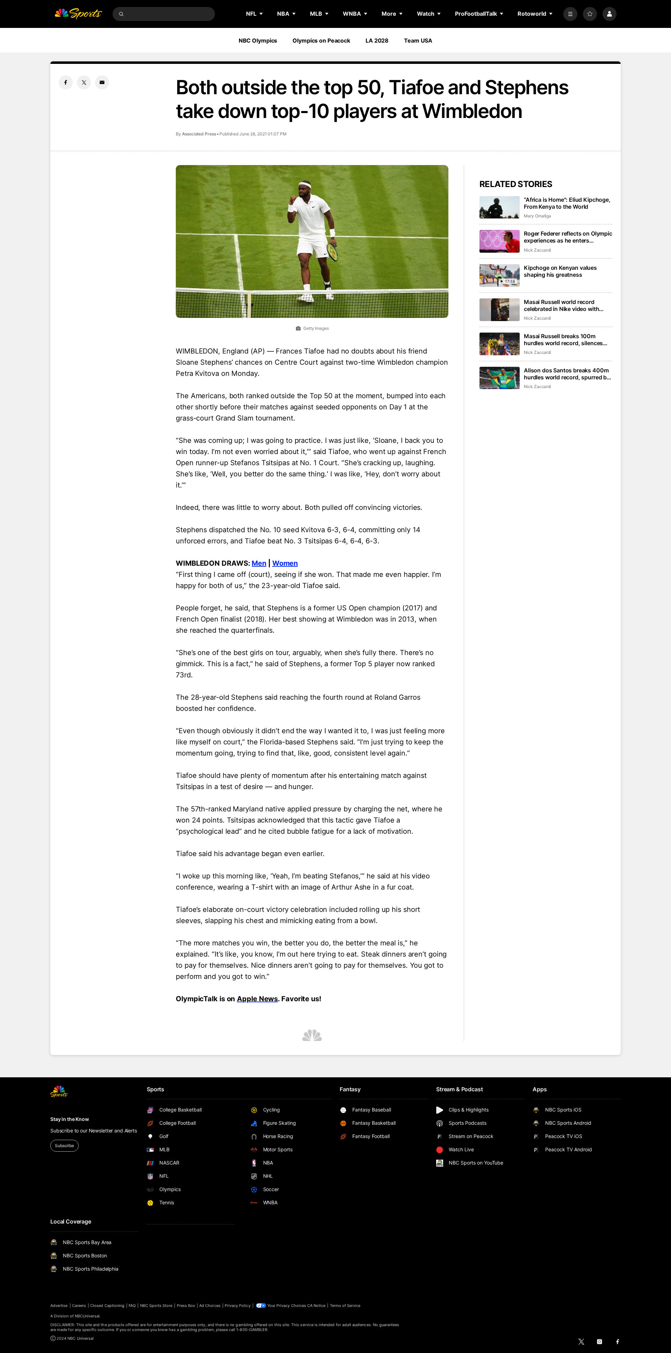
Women (285, 563)
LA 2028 (377, 40)
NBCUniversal (87, 1316)
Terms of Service (345, 1305)
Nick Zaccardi (537, 250)
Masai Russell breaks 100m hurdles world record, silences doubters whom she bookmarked (567, 340)
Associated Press (199, 133)
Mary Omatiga (537, 215)
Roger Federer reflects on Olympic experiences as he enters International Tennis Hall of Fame (568, 237)
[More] (570, 14)
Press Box (186, 1305)
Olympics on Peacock (321, 40)
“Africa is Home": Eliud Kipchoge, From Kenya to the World (567, 203)
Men (259, 563)
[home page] (78, 14)
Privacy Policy (238, 1305)
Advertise (59, 1305)
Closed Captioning (107, 1305)
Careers (79, 1305)
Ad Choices (210, 1305)
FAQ (132, 1305)
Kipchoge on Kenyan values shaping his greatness (560, 271)
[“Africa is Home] (499, 207)
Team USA (418, 40)
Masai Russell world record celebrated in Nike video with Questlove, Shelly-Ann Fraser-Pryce (563, 305)
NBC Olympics (258, 40)
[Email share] (102, 82)
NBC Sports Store (156, 1305)
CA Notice (316, 1305)
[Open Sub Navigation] (261, 13)
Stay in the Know (69, 1119)
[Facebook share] (66, 82)
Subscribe (64, 1145)
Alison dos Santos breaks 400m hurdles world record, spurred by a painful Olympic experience (567, 374)
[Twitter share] (84, 82)
